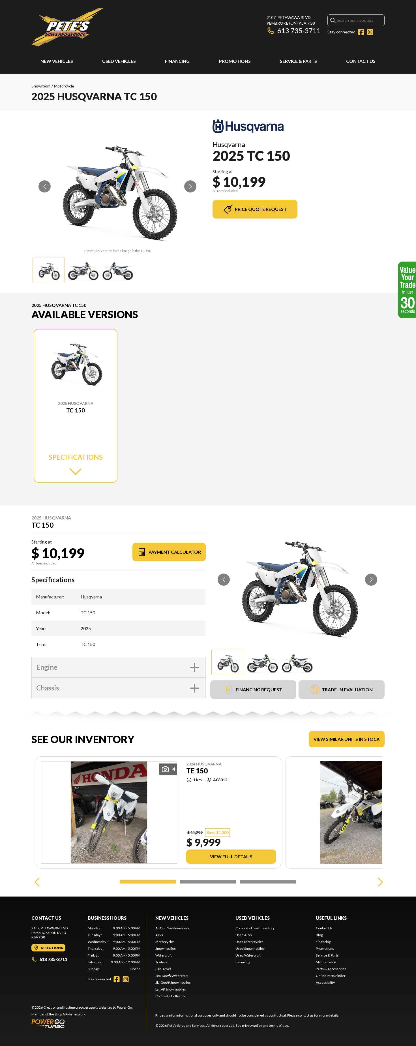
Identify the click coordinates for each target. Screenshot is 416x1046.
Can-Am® (163, 969)
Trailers (161, 962)
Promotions (235, 61)
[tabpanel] (114, 948)
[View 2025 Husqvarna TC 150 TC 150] (49, 270)
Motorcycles (165, 942)
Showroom (40, 86)
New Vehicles (56, 61)
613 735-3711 (299, 30)
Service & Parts (298, 61)
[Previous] (37, 881)
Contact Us (361, 61)
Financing (177, 61)
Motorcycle (64, 86)
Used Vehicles (119, 61)
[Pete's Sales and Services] (67, 27)
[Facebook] (361, 32)
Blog (319, 935)
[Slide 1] (148, 882)
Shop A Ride (63, 1014)
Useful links (331, 918)
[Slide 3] (268, 882)
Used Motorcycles (249, 942)
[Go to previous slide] (44, 186)
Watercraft (163, 955)
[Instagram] (370, 32)
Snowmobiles (165, 948)
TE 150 (197, 771)
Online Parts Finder (331, 976)
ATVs (159, 935)
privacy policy (252, 1025)
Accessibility (325, 982)
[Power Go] (82, 1023)
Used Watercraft (248, 955)
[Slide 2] (208, 882)
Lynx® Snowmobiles (170, 989)
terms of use (278, 1025)
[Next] (379, 881)
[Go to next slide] (190, 186)
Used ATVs (243, 935)
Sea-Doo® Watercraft (171, 976)
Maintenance (326, 962)
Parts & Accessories (331, 969)
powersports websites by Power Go (105, 1007)
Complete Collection (170, 996)
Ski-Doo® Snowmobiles (173, 982)
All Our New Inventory (172, 928)
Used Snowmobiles (250, 948)
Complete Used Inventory (255, 928)
